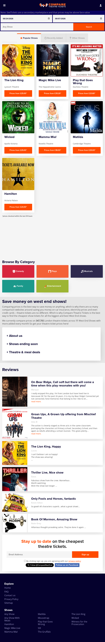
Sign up (85, 554)
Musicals (88, 271)
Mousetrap (43, 617)
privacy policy (74, 561)
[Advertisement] (52, 236)
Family (20, 286)
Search (89, 27)
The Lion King (78, 614)
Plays (54, 271)
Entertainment (54, 286)
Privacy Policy (11, 599)
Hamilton (9, 624)
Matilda (42, 614)
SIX (39, 628)
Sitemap (8, 602)
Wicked (75, 617)
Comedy (20, 271)
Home (7, 587)
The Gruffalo (44, 631)
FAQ (6, 591)
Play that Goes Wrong (45, 623)
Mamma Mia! (11, 631)
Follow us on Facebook (67, 565)
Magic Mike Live (12, 628)
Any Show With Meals (12, 619)
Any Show (9, 614)
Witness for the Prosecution (79, 623)
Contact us (9, 595)
